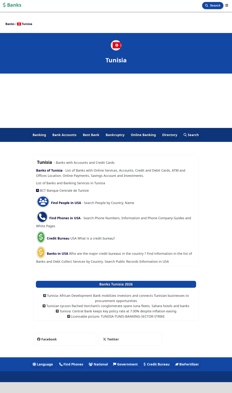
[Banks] (226, 5)
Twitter (110, 339)
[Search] (207, 5)
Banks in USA (57, 253)
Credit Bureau (58, 238)
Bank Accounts (64, 135)
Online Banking (143, 135)
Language (44, 364)
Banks (14, 5)
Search (215, 5)
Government (127, 364)
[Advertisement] (116, 100)
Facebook (49, 339)
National (100, 364)
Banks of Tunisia (49, 170)
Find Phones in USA (64, 218)
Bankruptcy (115, 135)
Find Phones (73, 364)
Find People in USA (66, 203)
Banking (39, 135)
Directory (169, 135)
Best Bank (91, 135)
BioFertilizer (188, 364)
